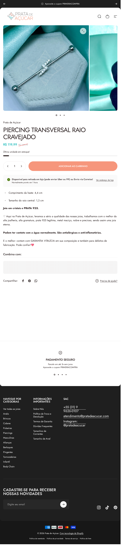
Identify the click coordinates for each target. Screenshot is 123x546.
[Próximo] (116, 4)
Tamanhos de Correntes (39, 432)
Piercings (7, 432)
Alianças (7, 442)
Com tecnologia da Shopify (71, 533)
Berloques (8, 447)
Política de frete (85, 538)
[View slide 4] (66, 374)
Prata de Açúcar (12, 122)
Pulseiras (7, 428)
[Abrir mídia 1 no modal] (83, 31)
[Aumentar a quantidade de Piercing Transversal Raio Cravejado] (22, 166)
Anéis (6, 413)
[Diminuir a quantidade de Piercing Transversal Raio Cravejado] (7, 166)
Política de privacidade (55, 538)
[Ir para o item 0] (56, 115)
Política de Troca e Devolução (42, 415)
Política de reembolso (37, 538)
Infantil (6, 461)
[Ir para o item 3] (64, 115)
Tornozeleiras (9, 456)
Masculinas (8, 437)
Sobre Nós (38, 409)
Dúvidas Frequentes (42, 426)
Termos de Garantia (42, 421)
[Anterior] (4, 4)
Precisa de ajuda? (108, 281)
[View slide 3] (62, 374)
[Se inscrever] (63, 504)
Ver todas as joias (11, 409)
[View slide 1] (55, 374)
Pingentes (8, 452)
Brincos (7, 418)
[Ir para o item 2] (60, 115)
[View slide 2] (58, 374)
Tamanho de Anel (41, 438)
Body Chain (9, 466)
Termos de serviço (71, 538)
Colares (7, 423)
